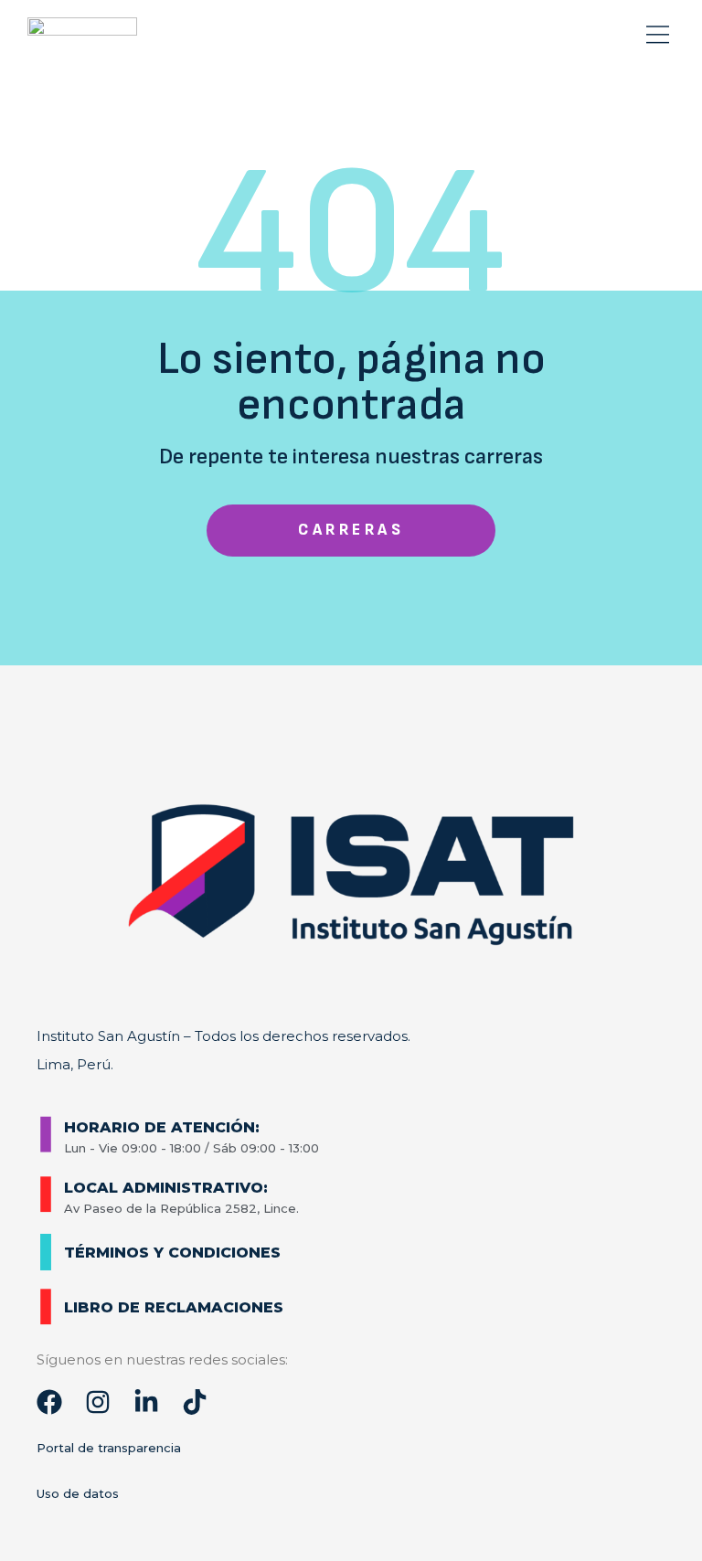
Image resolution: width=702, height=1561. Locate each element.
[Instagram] (98, 1402)
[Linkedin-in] (146, 1402)
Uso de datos (78, 1493)
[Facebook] (49, 1402)
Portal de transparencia (109, 1447)
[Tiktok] (194, 1402)
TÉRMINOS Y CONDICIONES (172, 1252)
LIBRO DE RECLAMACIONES (173, 1307)
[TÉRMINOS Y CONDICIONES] (45, 1252)
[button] (657, 35)
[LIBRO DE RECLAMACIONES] (45, 1307)
